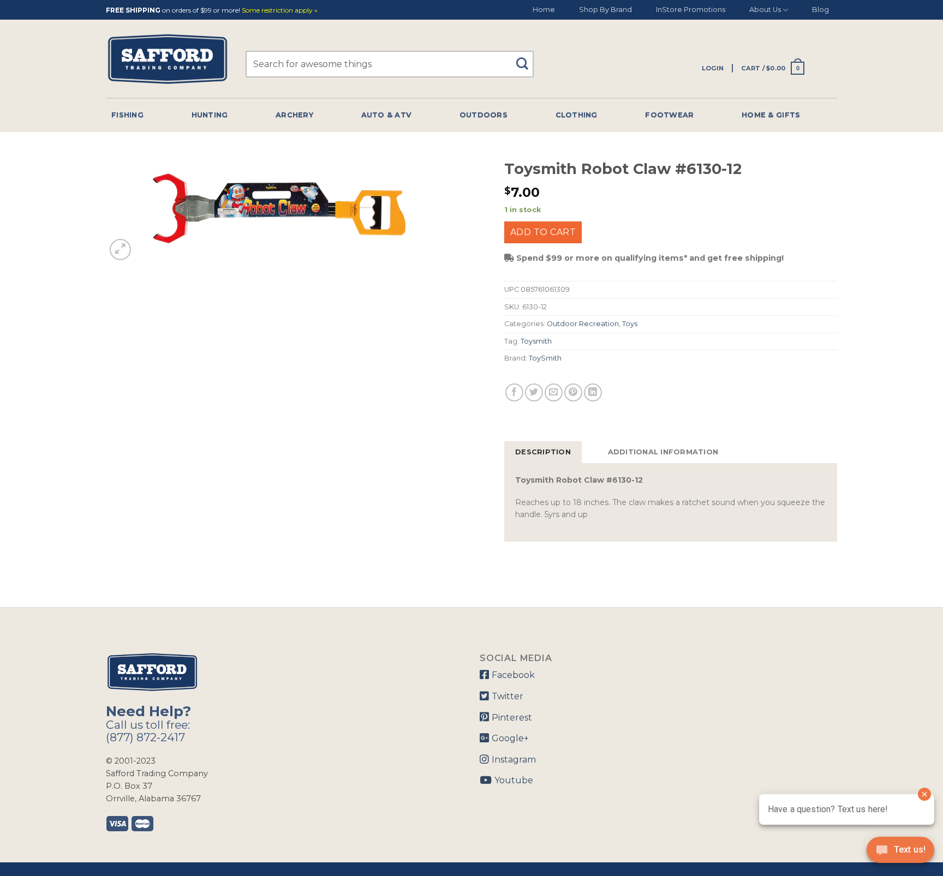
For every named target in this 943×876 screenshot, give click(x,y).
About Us (765, 9)
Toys (629, 324)
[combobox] (390, 64)
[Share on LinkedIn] (593, 392)
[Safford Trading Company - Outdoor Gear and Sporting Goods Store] (167, 59)
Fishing (127, 115)
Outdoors (483, 115)
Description (543, 452)
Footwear (669, 115)
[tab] (543, 452)
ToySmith (545, 358)
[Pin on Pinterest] (573, 392)
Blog (820, 9)
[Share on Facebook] (514, 392)
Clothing (577, 115)
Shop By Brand (605, 9)
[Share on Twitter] (534, 392)
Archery (294, 115)
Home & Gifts (771, 115)
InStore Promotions (690, 9)
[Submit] (526, 59)
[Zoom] (120, 249)
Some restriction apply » (280, 11)
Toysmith (536, 341)
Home (544, 9)
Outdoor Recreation (583, 324)
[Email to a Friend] (554, 392)
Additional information (663, 452)
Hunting (210, 115)
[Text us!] (900, 853)
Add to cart (543, 232)
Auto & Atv (386, 115)
